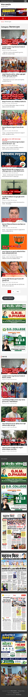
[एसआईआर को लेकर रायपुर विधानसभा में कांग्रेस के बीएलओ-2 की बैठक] (14, 37)
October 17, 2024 (6, 255)
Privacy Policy (21, 691)
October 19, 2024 (6, 200)
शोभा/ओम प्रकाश (13, 50)
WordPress (18, 694)
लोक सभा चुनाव (8, 41)
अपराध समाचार (5, 396)
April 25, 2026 (5, 77)
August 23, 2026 (6, 50)
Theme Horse (16, 692)
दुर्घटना (4, 120)
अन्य (3, 94)
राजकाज (21, 39)
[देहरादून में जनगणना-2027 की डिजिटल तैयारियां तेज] (14, 92)
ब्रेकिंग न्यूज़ (16, 39)
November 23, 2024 (6, 130)
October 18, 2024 (6, 227)
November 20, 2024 (6, 173)
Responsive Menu (25, 1)
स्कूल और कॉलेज (10, 124)
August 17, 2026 (6, 451)
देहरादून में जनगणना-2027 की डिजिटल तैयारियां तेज (14, 101)
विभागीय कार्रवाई (21, 96)
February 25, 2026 (6, 103)
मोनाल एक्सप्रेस (6, 5)
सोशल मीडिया (15, 43)
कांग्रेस (4, 39)
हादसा (15, 124)
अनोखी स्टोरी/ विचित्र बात (7, 418)
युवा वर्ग (24, 442)
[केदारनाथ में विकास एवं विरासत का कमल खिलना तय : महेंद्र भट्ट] (14, 214)
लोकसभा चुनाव (14, 41)
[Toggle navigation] (3, 18)
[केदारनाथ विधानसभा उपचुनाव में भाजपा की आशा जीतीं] (14, 118)
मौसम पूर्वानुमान (20, 94)
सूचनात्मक (10, 43)
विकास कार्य (9, 96)
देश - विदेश (4, 218)
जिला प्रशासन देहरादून (8, 94)
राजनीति (4, 41)
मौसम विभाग (4, 96)
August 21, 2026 (6, 427)
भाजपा (10, 139)
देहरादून (12, 39)
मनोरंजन (18, 418)
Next (18, 291)
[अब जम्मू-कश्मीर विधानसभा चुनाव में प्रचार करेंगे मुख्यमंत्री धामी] (14, 269)
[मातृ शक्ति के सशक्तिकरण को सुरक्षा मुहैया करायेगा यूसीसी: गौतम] (14, 187)
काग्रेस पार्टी (8, 39)
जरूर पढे (4, 357)
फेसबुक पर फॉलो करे (8, 298)
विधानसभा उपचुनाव (21, 41)
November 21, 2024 (6, 145)
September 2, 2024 (6, 282)
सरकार (11, 98)
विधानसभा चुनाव (5, 43)
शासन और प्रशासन (6, 98)
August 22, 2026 (6, 403)
